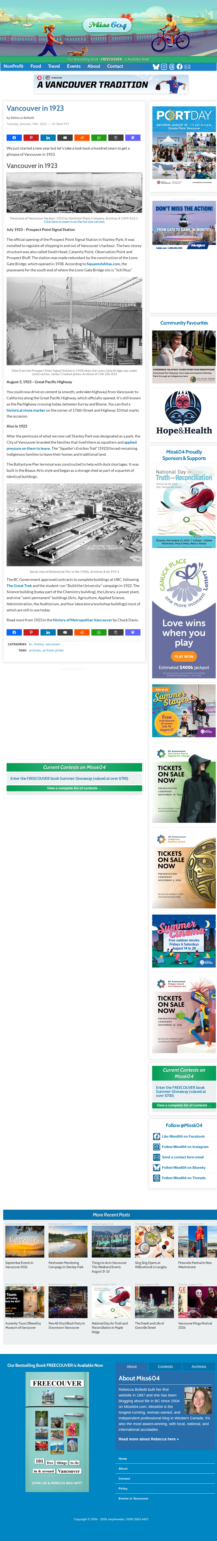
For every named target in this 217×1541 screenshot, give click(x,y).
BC (30, 644)
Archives (199, 1367)
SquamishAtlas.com (103, 263)
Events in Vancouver (133, 1498)
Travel (54, 66)
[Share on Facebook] (14, 138)
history (39, 644)
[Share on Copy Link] (116, 138)
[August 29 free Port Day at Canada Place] (184, 146)
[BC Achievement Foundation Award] (184, 783)
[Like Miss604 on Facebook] (179, 67)
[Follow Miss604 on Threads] (171, 67)
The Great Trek (19, 585)
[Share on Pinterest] (31, 138)
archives (35, 650)
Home (123, 1458)
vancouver (53, 644)
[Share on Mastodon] (132, 138)
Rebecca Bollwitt (22, 118)
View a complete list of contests (72, 788)
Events (74, 66)
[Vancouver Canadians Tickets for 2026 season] (111, 84)
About (94, 66)
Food (36, 66)
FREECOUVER (111, 59)
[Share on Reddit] (82, 138)
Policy (123, 1488)
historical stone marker (26, 410)
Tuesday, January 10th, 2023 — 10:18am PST (38, 124)
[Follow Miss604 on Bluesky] (156, 67)
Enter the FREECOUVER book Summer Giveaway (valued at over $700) (69, 778)
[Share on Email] (65, 138)
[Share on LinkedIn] (48, 138)
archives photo (53, 650)
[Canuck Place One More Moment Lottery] (184, 614)
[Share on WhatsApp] (99, 138)
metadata (75, 640)
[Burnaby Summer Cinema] (184, 941)
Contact (115, 66)
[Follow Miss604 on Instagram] (163, 67)
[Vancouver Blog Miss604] (108, 23)
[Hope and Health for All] (184, 414)
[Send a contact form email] (187, 67)
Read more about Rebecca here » (149, 1439)
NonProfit (14, 66)
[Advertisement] (74, 712)
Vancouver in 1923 (35, 108)
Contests (165, 1367)
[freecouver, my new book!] (57, 1491)
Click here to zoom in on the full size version (74, 222)
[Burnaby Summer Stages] (184, 710)
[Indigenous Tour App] (184, 356)
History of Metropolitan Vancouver (82, 620)
